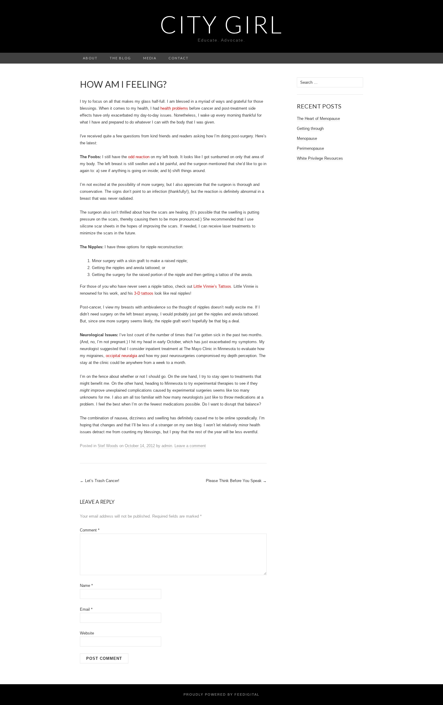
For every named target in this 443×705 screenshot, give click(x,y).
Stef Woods (108, 445)
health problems (174, 108)
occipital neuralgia (121, 355)
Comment (89, 530)
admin (167, 445)
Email (86, 609)
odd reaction (138, 157)
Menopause (307, 138)
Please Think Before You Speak (236, 480)
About (90, 58)
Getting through (310, 128)
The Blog (120, 58)
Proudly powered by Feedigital (221, 694)
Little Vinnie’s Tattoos (212, 286)
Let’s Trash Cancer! (99, 480)
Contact (178, 58)
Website (87, 633)
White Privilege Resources (320, 158)
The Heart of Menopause (318, 118)
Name (86, 585)
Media (149, 58)
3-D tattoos (143, 293)
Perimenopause (310, 148)
